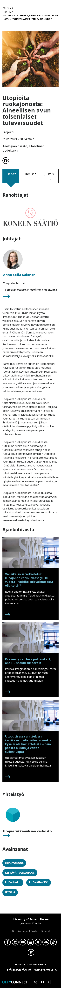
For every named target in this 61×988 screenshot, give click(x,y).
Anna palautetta (45, 969)
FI (42, 981)
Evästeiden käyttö (19, 969)
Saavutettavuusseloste (30, 964)
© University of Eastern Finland (31, 925)
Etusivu (7, 8)
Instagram (15, 943)
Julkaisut (50, 176)
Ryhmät (9, 11)
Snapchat (38, 943)
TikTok (53, 943)
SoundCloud (45, 943)
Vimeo (31, 953)
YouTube (23, 943)
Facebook (7, 943)
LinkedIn (30, 943)
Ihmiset (30, 174)
